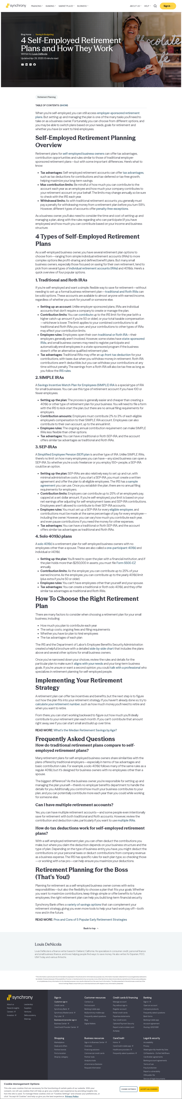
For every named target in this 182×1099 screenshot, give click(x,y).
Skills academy (30, 1015)
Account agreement (151, 1023)
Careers (10, 1012)
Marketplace (59, 1042)
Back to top (90, 928)
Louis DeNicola (39, 53)
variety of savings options (84, 904)
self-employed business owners (83, 153)
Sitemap (27, 1019)
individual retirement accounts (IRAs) (93, 268)
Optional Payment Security (123, 1023)
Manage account (119, 1002)
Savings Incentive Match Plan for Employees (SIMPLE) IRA (76, 385)
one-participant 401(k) (121, 548)
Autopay (116, 1031)
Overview (88, 1046)
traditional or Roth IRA (112, 335)
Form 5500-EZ (126, 563)
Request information (92, 1068)
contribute (86, 314)
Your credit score (119, 1020)
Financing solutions (91, 1050)
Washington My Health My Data (155, 1050)
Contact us (88, 1002)
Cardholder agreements (153, 1057)
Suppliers (27, 1008)
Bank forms (147, 1016)
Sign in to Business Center (94, 1042)
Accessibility (148, 1042)
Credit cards (59, 1005)
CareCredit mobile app (122, 1046)
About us (10, 1004)
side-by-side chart (102, 648)
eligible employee (121, 509)
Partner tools (89, 1057)
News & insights (13, 1008)
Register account (119, 1009)
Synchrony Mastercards (63, 1013)
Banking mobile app (92, 1009)
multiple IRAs (126, 820)
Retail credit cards (120, 1013)
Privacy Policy (72, 1096)
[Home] (16, 6)
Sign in (146, 1002)
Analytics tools (90, 1060)
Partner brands (60, 1050)
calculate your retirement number (57, 704)
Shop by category (61, 1057)
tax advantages (133, 172)
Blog (86, 1020)
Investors (10, 1015)
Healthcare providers (121, 1050)
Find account (89, 1005)
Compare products (150, 1009)
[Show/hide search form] (155, 6)
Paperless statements (121, 1016)
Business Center (60, 1023)
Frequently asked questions (95, 1016)
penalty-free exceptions (112, 209)
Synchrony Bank (60, 1009)
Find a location (60, 1053)
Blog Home (26, 34)
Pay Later (58, 1016)
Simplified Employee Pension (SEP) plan (64, 454)
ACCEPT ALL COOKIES (148, 1089)
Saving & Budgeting (45, 34)
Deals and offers (60, 1046)
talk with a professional (125, 667)
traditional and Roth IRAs (121, 291)
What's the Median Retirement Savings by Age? (85, 730)
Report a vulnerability (151, 1071)
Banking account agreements (155, 1060)
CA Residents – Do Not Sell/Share (156, 1053)
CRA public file (149, 1075)
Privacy (146, 1046)
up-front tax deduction (115, 355)
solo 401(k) (45, 544)
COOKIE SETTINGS (128, 1089)
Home (115, 1042)
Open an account (150, 1005)
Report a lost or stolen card (123, 1027)
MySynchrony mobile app (94, 1013)
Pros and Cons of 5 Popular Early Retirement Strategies (90, 919)
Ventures (27, 1012)
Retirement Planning (47, 97)
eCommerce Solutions (93, 1064)
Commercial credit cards (94, 1053)
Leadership (28, 1004)
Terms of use (148, 1064)
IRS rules (65, 371)
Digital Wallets (89, 1023)
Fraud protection (150, 1068)
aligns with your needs (88, 663)
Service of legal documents (154, 1079)
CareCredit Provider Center (65, 1027)
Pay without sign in (120, 1005)
